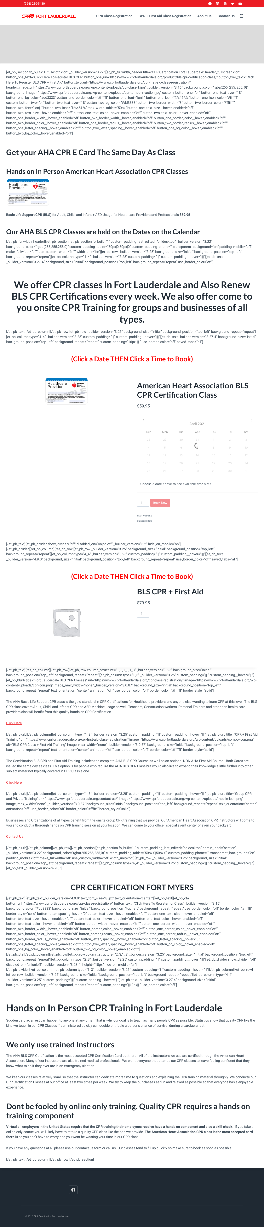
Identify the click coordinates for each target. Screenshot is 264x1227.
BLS (149, 521)
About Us (204, 16)
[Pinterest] (225, 3)
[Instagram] (217, 3)
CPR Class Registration (114, 16)
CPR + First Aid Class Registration (165, 16)
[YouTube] (240, 3)
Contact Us (226, 16)
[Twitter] (232, 3)
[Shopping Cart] (241, 16)
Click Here (14, 723)
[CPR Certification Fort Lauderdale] (49, 16)
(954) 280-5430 (34, 3)
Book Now (160, 502)
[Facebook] (210, 3)
